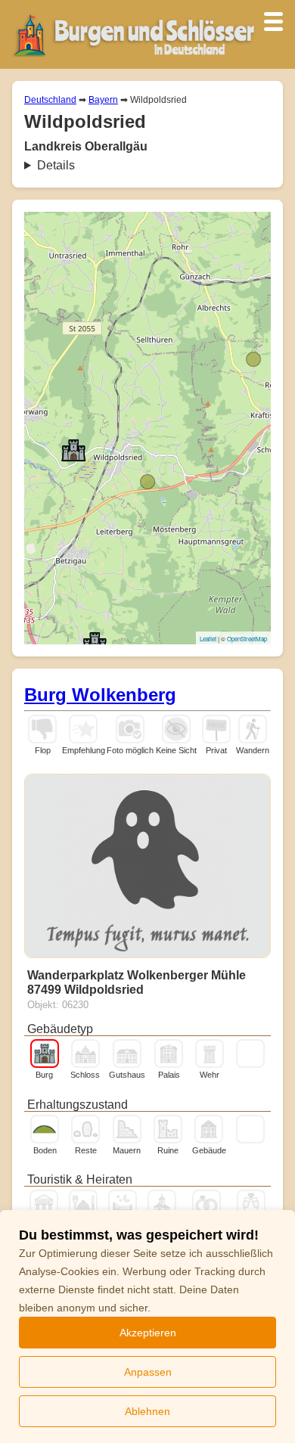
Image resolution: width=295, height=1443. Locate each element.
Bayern (103, 100)
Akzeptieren (148, 1333)
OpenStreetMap (247, 639)
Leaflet (208, 639)
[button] (147, 481)
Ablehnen (147, 1411)
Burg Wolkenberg (100, 694)
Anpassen (148, 1372)
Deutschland (50, 100)
